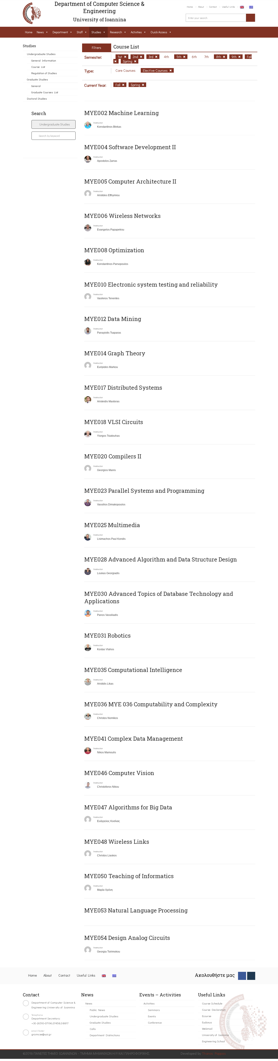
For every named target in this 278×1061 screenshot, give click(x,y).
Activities (136, 32)
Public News (97, 1010)
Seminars (154, 1010)
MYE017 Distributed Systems (123, 387)
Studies (96, 32)
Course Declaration (214, 1009)
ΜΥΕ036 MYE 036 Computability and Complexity (151, 704)
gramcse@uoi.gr (41, 1034)
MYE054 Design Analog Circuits (127, 937)
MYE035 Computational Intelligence (133, 669)
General (36, 86)
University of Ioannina (215, 1035)
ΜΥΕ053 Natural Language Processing (136, 910)
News (40, 32)
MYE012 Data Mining (112, 318)
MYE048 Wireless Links (116, 841)
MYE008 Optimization (114, 250)
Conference (155, 1022)
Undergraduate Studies (41, 54)
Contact (213, 6)
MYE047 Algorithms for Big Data (128, 807)
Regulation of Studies (44, 73)
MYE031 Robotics (107, 635)
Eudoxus (207, 1022)
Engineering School (213, 1041)
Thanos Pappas (214, 1053)
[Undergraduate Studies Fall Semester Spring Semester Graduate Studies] (53, 124)
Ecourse (206, 1016)
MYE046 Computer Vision (119, 773)
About (201, 6)
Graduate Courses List (44, 92)
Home (190, 6)
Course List (38, 67)
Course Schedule (212, 1003)
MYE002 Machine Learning (121, 113)
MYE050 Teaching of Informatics (129, 876)
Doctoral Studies (37, 98)
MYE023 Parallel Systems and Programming (144, 490)
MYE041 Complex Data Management (133, 738)
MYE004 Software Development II (130, 147)
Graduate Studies (37, 79)
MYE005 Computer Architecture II (130, 181)
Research (116, 32)
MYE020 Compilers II (112, 456)
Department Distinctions (105, 1035)
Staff (80, 32)
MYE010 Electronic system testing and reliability (151, 284)
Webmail (207, 1028)
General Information (43, 60)
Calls (93, 1029)
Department (60, 32)
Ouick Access (159, 32)
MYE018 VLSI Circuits (113, 422)
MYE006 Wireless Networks (122, 215)
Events (152, 1016)
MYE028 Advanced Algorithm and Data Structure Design (160, 559)
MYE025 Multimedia (112, 525)
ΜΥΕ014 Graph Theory (114, 353)
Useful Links (228, 6)
